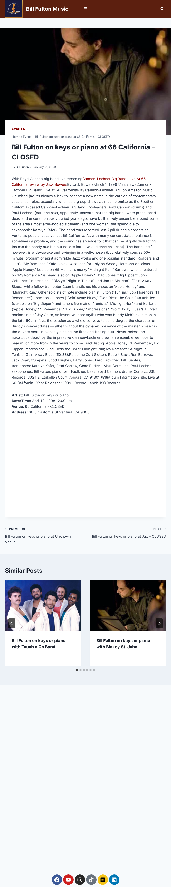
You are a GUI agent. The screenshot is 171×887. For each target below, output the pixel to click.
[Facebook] (57, 879)
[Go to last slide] (11, 623)
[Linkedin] (114, 879)
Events (18, 129)
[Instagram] (80, 879)
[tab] (77, 670)
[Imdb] (103, 879)
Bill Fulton (22, 167)
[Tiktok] (91, 879)
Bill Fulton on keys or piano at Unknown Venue (38, 535)
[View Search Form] (162, 9)
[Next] (159, 623)
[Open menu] (85, 8)
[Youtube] (68, 879)
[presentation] (43, 605)
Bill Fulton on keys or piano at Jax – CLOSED (129, 532)
